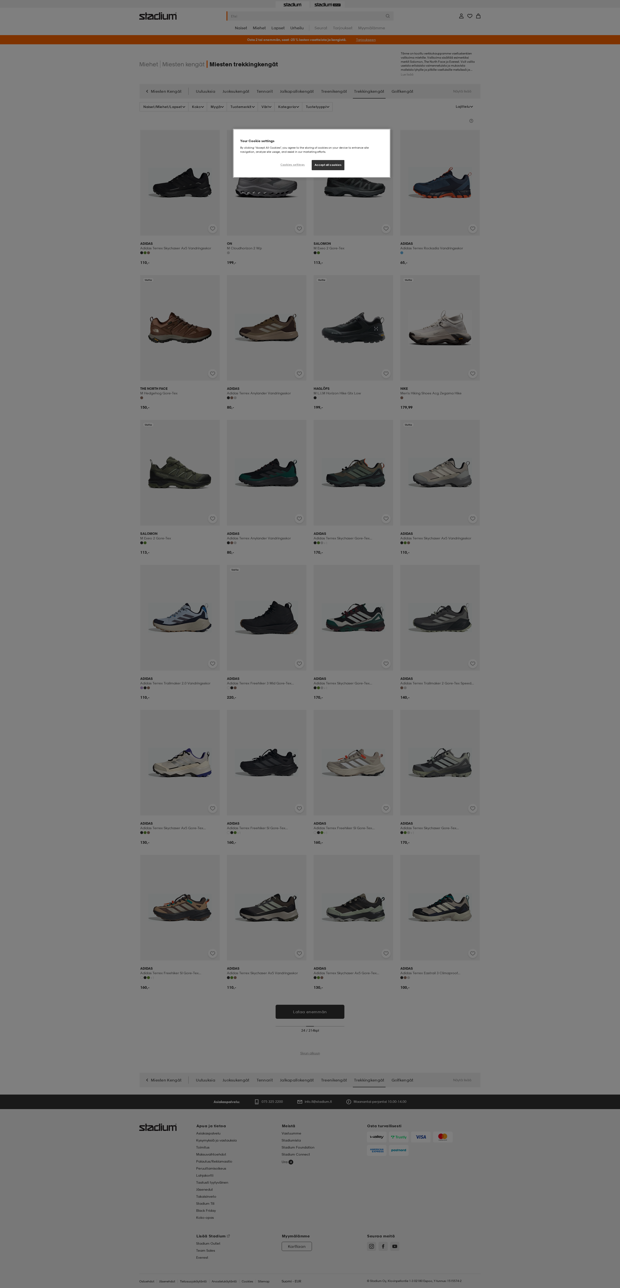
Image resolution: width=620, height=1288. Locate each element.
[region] (311, 153)
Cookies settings (292, 164)
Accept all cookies (328, 165)
